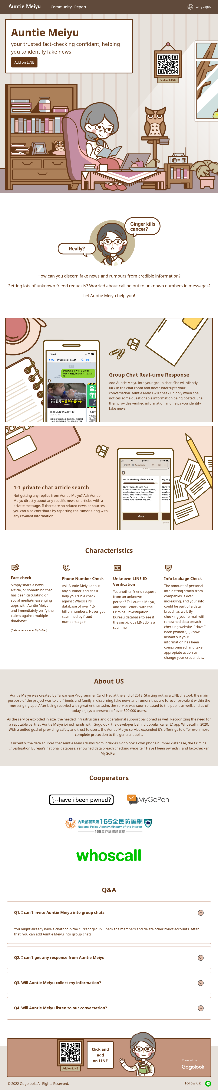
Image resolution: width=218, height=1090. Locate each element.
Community (61, 6)
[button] (198, 6)
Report (80, 6)
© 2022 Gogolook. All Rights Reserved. (38, 1083)
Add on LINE (24, 62)
